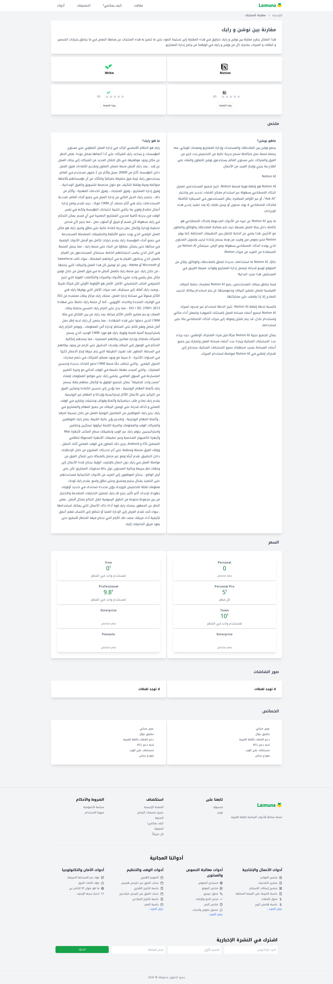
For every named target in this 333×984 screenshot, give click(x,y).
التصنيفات (84, 5)
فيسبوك (218, 807)
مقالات (138, 5)
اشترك (82, 949)
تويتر (220, 813)
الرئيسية (277, 15)
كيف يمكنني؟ (112, 5)
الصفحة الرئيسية (153, 807)
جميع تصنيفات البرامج (150, 813)
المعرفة (158, 829)
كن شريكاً (157, 834)
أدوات (61, 5)
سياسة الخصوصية (93, 807)
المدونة (159, 818)
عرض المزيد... (274, 909)
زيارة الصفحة (225, 105)
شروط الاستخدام (94, 813)
